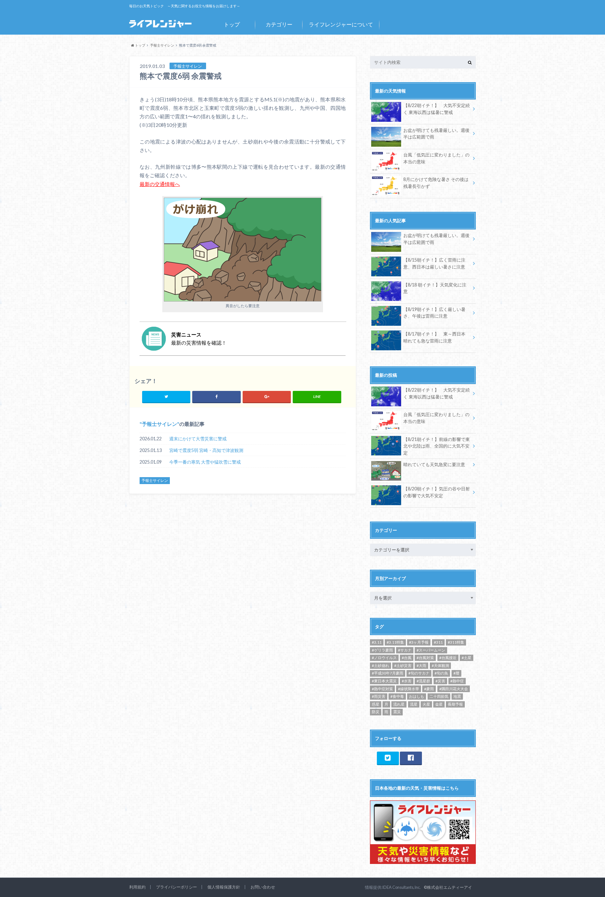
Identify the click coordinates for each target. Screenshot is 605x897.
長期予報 (455, 704)
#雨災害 (378, 696)
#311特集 (456, 642)
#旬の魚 (441, 673)
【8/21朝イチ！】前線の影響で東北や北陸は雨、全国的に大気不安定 (436, 446)
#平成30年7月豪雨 (387, 673)
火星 (426, 704)
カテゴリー (279, 24)
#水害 (407, 681)
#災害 (440, 681)
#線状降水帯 (408, 688)
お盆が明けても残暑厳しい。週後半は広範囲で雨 (436, 133)
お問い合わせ (263, 886)
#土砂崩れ (380, 665)
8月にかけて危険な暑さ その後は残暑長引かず (436, 183)
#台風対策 (425, 657)
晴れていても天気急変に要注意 (434, 464)
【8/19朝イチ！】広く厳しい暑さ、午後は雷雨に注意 (434, 313)
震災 (397, 711)
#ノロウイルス (384, 657)
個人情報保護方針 (223, 886)
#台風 (407, 657)
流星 (414, 704)
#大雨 (421, 665)
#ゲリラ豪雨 (382, 650)
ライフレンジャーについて (341, 24)
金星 (439, 704)
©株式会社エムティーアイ (448, 887)
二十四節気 (438, 696)
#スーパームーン (431, 650)
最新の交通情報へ (160, 184)
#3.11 (377, 642)
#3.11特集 (395, 642)
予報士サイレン (159, 424)
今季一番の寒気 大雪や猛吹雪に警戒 (205, 462)
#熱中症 (457, 681)
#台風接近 (448, 657)
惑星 (375, 704)
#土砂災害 (403, 665)
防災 (375, 711)
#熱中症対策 (382, 688)
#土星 (466, 657)
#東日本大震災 (384, 681)
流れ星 (399, 704)
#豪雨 (429, 688)
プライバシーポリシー (176, 886)
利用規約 (137, 886)
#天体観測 (440, 665)
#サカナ (405, 650)
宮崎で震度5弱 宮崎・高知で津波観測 (206, 450)
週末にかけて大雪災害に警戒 (198, 438)
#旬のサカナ (418, 673)
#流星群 (423, 681)
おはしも (416, 696)
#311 (438, 642)
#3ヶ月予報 (419, 642)
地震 (457, 696)
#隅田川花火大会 (453, 688)
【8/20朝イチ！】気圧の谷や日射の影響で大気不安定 (436, 492)
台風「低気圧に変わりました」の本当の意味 (436, 158)
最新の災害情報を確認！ (199, 338)
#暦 (456, 673)
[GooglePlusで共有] (267, 396)
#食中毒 (397, 696)
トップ (232, 24)
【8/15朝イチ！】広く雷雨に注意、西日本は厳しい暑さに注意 (434, 263)
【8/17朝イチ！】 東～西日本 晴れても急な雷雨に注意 (434, 337)
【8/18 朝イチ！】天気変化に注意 (434, 288)
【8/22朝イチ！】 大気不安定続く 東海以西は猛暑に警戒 (436, 109)
